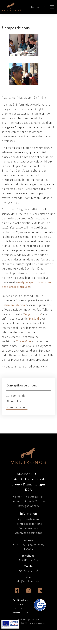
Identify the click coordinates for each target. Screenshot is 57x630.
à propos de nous (16, 407)
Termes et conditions (28, 523)
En (38, 7)
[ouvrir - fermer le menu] (52, 7)
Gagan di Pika (33, 314)
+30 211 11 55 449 (28, 559)
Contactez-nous (29, 528)
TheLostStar (23, 341)
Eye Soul (34, 318)
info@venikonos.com (29, 581)
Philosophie (13, 401)
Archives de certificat (28, 532)
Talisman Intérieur (14, 305)
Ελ (32, 7)
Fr (44, 7)
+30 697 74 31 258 (28, 570)
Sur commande (15, 395)
